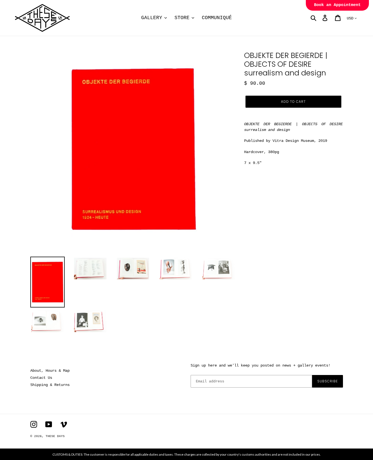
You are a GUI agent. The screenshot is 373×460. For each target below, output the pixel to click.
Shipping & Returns (50, 385)
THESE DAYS (55, 436)
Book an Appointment (337, 5)
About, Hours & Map (50, 370)
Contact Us (41, 378)
